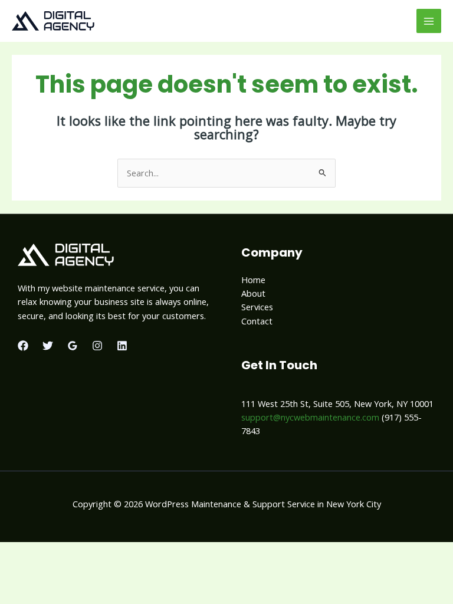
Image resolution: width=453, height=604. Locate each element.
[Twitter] (47, 345)
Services (257, 307)
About (253, 293)
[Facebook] (23, 345)
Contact (257, 321)
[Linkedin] (122, 345)
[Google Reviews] (72, 345)
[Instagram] (97, 345)
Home (253, 279)
